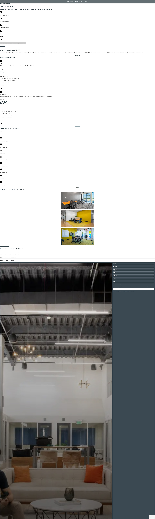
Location (114, 278)
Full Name (114, 263)
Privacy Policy (133, 291)
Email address (115, 266)
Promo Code (114, 281)
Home (68, 1)
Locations (80, 1)
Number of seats (115, 275)
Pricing (76, 1)
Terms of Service (125, 291)
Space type (114, 272)
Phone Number (115, 269)
